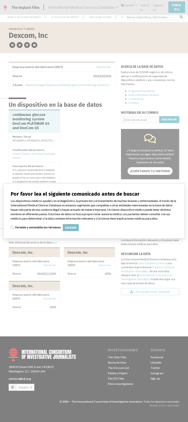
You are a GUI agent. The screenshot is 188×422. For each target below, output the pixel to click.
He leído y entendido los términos (38, 227)
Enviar (70, 227)
